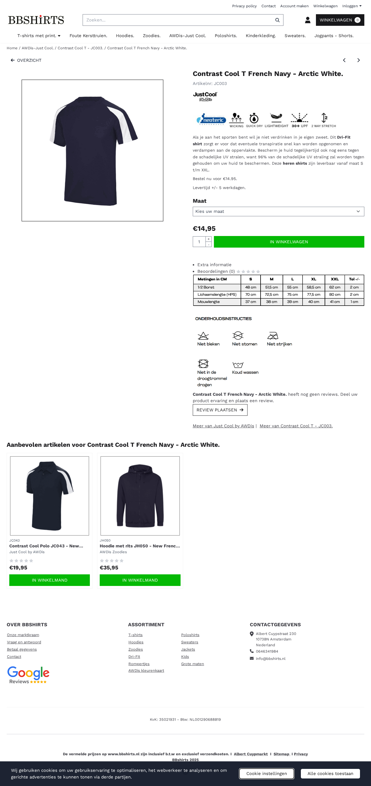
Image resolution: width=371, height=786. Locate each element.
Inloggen (350, 6)
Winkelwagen (325, 6)
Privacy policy (244, 6)
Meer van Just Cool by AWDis (223, 426)
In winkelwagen (289, 241)
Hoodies (135, 642)
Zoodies (135, 649)
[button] (307, 20)
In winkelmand (50, 580)
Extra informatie (214, 264)
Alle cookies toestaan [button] (330, 773)
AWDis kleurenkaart (146, 670)
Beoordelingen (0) (216, 271)
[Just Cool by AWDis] (205, 100)
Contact (268, 6)
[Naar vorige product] (344, 60)
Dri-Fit (134, 656)
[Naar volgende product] (359, 60)
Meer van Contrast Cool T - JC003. (296, 426)
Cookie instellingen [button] (266, 773)
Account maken (294, 6)
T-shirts (135, 635)
